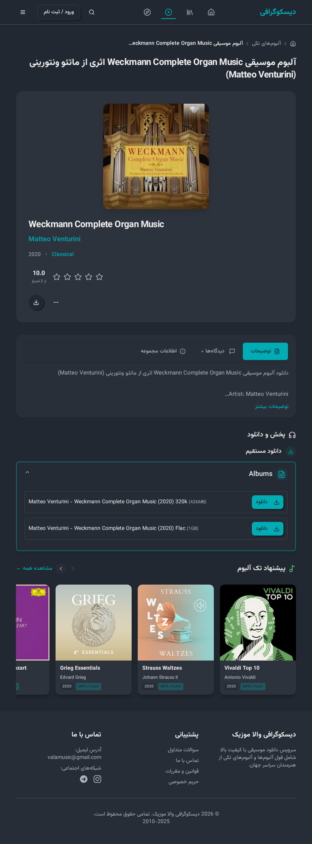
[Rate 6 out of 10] (78, 276)
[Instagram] (97, 779)
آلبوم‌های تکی (266, 43)
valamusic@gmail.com (74, 758)
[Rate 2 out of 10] (56, 276)
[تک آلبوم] (168, 12)
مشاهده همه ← (34, 568)
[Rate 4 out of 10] (67, 276)
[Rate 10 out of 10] (99, 276)
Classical (63, 255)
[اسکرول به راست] (73, 568)
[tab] (265, 351)
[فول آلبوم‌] (189, 12)
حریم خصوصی (184, 782)
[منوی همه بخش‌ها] (23, 12)
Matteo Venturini (55, 239)
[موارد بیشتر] (56, 302)
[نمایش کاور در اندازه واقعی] (156, 156)
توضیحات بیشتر (271, 407)
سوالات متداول (183, 750)
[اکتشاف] (147, 12)
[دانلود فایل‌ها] (36, 302)
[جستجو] (92, 12)
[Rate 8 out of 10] (88, 276)
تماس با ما (187, 761)
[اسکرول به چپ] (61, 568)
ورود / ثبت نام (59, 12)
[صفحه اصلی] (211, 12)
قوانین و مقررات (182, 771)
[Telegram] (84, 779)
